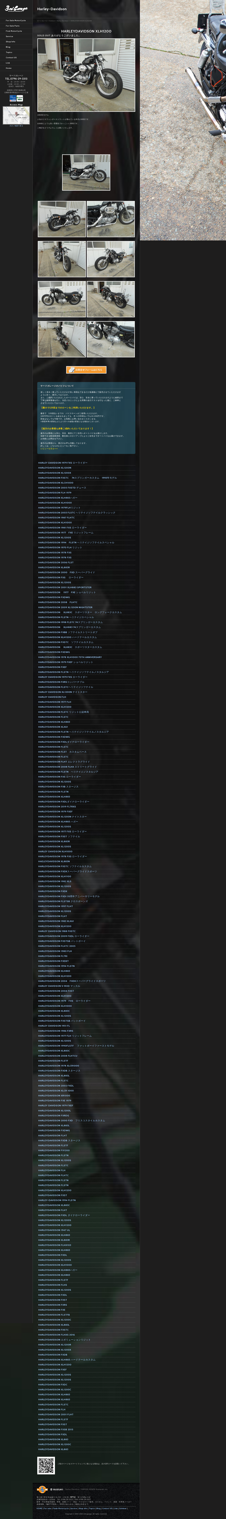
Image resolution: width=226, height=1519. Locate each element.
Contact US (107, 1508)
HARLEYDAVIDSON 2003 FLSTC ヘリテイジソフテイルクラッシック (76, 512)
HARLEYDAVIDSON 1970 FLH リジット (60, 547)
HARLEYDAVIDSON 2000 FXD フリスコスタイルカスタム (71, 1120)
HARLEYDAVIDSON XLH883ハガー (58, 497)
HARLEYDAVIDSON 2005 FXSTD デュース (62, 487)
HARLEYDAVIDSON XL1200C (54, 1319)
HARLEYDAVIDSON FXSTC (53, 1329)
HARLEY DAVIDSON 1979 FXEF (55, 1105)
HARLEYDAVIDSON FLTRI (52, 956)
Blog (99, 1508)
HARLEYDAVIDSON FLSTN (53, 791)
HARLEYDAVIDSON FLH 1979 (54, 492)
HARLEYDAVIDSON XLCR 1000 (56, 1090)
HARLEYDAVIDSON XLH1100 (54, 876)
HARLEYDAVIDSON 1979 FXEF (55, 811)
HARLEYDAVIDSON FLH (52, 1170)
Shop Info (10, 41)
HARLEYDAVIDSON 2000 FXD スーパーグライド (66, 572)
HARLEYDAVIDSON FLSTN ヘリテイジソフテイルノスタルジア (73, 672)
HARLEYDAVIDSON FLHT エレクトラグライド (64, 761)
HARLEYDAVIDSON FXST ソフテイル (59, 836)
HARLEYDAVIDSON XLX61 (53, 726)
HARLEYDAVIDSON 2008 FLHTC (57, 602)
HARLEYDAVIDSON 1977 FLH (54, 702)
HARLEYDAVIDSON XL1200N (54, 467)
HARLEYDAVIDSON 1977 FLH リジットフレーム (65, 1035)
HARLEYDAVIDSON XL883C (54, 1010)
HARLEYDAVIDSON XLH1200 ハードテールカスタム (67, 637)
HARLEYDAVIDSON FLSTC (53, 717)
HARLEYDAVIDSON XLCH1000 (55, 482)
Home (9, 68)
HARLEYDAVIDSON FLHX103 (54, 1245)
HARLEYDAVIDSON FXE (51, 1309)
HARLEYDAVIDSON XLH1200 (54, 706)
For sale (47, 1508)
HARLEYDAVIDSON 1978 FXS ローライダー (62, 856)
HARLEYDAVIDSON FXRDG (53, 1115)
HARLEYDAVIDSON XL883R (54, 567)
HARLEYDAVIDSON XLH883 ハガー (58, 821)
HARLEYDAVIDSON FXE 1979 (54, 1100)
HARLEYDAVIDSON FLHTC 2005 (56, 946)
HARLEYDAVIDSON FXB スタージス (58, 786)
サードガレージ (42, 21)
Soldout (52, 21)
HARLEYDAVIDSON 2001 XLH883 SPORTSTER (65, 587)
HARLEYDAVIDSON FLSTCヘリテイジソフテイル (65, 687)
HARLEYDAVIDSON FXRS (52, 1304)
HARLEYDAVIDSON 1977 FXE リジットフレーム (66, 532)
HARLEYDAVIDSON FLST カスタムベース (62, 751)
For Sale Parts (13, 26)
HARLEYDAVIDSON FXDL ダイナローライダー (64, 1215)
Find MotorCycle (14, 31)
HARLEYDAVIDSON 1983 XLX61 (56, 921)
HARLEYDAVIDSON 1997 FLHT (55, 906)
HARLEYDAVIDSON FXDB (52, 1354)
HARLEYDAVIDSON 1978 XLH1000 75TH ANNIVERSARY (70, 657)
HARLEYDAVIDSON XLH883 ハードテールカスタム (67, 1359)
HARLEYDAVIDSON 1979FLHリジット (59, 507)
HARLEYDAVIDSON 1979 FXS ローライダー (64, 1000)
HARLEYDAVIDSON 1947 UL (54, 1230)
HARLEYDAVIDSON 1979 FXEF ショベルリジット (65, 662)
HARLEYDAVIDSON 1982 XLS (54, 881)
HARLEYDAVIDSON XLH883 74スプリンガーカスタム (69, 627)
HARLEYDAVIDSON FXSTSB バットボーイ (62, 941)
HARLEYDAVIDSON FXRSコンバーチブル (61, 682)
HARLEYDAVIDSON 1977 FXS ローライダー (62, 831)
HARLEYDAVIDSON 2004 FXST (56, 991)
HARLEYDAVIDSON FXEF (52, 667)
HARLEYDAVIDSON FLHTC (53, 1175)
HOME (39, 1508)
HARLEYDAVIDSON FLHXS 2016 (56, 1334)
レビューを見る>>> (49, 449)
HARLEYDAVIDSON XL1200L (54, 1110)
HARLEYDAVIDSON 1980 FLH (55, 951)
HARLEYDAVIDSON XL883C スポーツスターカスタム (70, 647)
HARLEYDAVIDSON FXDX (52, 891)
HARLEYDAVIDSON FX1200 (54, 1150)
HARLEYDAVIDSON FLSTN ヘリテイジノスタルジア (68, 771)
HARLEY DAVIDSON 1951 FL (54, 1025)
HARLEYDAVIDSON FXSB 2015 (55, 1429)
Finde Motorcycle (61, 1508)
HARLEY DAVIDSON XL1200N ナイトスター (62, 692)
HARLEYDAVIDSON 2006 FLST (56, 562)
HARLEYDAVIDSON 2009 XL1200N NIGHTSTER (65, 607)
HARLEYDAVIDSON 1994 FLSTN (56, 966)
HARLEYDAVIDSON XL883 (53, 1439)
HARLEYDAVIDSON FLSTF (53, 1060)
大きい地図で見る (16, 126)
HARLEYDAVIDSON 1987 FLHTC (56, 517)
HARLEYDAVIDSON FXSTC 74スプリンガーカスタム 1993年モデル (77, 477)
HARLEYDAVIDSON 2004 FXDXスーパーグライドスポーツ (72, 981)
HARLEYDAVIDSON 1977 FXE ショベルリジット (67, 592)
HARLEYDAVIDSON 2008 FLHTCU (57, 1055)
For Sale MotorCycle (16, 20)
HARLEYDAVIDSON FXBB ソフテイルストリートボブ (68, 632)
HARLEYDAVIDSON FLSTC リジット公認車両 (63, 712)
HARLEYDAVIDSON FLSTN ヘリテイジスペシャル (66, 617)
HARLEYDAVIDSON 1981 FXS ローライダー (62, 527)
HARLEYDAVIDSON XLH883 (54, 721)
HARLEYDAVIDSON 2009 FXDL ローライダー (63, 936)
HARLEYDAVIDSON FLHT (52, 916)
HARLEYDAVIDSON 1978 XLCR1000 (58, 1065)
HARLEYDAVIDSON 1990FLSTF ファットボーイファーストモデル (76, 1045)
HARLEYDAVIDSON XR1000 (54, 1095)
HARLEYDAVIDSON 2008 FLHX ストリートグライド (67, 766)
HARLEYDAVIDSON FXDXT (53, 961)
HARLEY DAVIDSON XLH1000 (55, 851)
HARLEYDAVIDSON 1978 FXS (55, 552)
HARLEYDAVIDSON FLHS (52, 1284)
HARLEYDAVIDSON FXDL (52, 1255)
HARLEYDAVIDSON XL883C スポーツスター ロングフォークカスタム (80, 612)
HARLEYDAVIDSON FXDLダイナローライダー (63, 741)
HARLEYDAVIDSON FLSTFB (54, 1314)
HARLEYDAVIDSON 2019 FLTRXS (57, 806)
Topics (92, 1508)
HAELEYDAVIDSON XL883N (54, 861)
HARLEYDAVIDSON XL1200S (54, 537)
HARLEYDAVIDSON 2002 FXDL (56, 1085)
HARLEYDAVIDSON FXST (52, 1195)
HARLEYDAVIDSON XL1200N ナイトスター (62, 816)
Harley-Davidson (63, 21)
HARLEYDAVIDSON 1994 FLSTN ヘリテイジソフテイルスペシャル (76, 542)
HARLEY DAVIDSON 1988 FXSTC (57, 931)
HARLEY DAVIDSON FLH (52, 697)
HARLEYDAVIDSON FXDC (52, 1384)
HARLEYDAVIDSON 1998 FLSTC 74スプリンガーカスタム (70, 622)
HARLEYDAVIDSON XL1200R (54, 1344)
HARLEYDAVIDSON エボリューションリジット (64, 1339)
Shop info (83, 1508)
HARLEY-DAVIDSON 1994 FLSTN (57, 1200)
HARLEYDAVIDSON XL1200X (54, 472)
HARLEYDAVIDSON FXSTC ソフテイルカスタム (66, 642)
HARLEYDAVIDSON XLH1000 (55, 502)
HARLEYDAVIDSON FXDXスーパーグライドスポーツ (67, 871)
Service (73, 1508)
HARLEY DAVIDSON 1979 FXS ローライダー (63, 462)
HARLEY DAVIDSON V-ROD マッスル (59, 986)
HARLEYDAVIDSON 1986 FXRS (55, 1030)
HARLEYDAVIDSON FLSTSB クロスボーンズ (63, 901)
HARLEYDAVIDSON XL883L (54, 1075)
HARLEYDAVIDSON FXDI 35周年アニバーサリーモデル (69, 896)
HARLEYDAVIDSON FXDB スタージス (59, 1070)
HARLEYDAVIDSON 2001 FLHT (56, 1414)
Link (116, 1508)
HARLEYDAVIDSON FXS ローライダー (61, 577)
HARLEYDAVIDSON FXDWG (54, 597)
